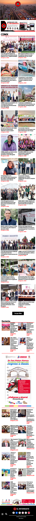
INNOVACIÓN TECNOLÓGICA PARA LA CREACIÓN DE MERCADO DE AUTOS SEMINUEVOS (14, 430)
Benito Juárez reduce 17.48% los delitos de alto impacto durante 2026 (9, 228)
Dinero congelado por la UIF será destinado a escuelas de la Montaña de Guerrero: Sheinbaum (30, 343)
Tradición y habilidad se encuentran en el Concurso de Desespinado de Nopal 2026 (26, 104)
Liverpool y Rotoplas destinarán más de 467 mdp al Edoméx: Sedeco (13, 472)
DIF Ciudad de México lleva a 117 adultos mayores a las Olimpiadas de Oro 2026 (26, 55)
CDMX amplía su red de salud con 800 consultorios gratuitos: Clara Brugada (9, 153)
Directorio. (21, 518)
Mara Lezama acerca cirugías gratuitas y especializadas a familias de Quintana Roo (31, 443)
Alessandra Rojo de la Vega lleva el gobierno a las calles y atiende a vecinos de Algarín (26, 278)
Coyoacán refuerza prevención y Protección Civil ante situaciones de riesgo (26, 129)
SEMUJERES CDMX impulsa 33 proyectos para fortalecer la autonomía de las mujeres (26, 202)
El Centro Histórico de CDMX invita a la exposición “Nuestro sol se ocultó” (9, 129)
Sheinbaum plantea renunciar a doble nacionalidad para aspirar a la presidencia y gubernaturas (30, 415)
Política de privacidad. (21, 516)
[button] (2, 514)
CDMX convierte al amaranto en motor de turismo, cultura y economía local (26, 253)
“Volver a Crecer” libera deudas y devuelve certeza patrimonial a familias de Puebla (14, 458)
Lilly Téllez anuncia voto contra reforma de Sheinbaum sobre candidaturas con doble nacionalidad (14, 343)
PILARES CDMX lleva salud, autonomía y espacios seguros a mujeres (25, 153)
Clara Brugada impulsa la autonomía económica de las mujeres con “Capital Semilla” (9, 55)
